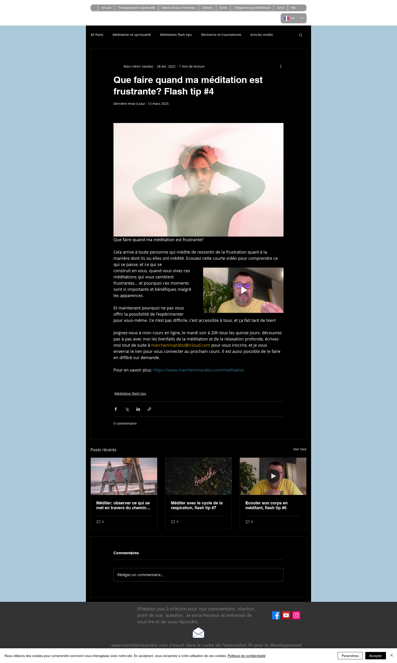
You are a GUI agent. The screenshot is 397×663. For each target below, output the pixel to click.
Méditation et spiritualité (132, 34)
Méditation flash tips (176, 34)
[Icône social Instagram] (296, 615)
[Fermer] (391, 655)
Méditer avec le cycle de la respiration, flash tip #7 (197, 505)
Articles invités (261, 34)
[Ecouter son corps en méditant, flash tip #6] (273, 476)
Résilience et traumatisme (221, 34)
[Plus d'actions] (281, 66)
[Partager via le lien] (149, 409)
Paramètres (350, 655)
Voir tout (299, 449)
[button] (207, 8)
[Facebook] (276, 615)
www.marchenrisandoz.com (139, 645)
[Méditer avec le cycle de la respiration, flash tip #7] (198, 476)
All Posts (97, 34)
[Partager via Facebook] (115, 409)
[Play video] (243, 290)
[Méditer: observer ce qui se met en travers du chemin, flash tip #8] (124, 476)
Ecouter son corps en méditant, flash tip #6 (266, 505)
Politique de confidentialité (247, 655)
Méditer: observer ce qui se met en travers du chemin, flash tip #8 (123, 505)
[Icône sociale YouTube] (286, 615)
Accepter (375, 655)
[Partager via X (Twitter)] (127, 409)
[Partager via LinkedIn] (138, 409)
